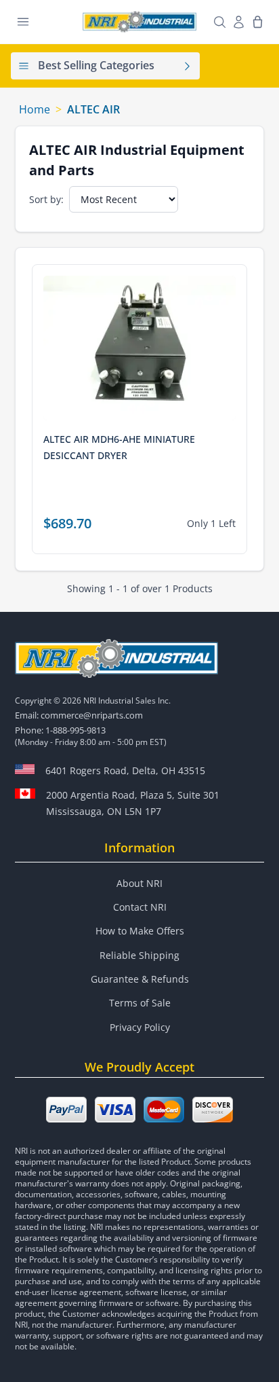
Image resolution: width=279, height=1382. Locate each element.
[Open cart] (257, 22)
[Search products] (219, 22)
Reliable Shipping (139, 955)
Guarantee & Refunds (140, 978)
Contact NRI (140, 907)
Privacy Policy (140, 1027)
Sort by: (46, 199)
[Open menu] (23, 22)
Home (34, 109)
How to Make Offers (139, 930)
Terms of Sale (140, 1002)
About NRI (139, 883)
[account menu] (238, 22)
